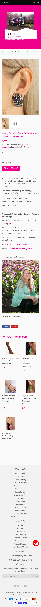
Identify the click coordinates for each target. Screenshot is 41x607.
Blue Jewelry (20, 477)
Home (4, 52)
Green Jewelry (20, 492)
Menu (6, 3)
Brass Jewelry (20, 480)
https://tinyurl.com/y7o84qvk (21, 249)
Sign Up (35, 576)
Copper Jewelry (20, 486)
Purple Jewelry (21, 501)
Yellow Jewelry (21, 514)
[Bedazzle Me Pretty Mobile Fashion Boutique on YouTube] (25, 586)
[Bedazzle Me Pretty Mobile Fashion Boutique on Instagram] (22, 586)
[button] (20, 145)
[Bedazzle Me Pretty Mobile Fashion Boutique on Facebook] (14, 586)
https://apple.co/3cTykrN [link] (17, 244)
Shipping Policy (20, 538)
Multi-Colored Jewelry (20, 517)
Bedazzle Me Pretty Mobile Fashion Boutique (22, 592)
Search (20, 525)
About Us (20, 528)
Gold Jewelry (20, 489)
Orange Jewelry (20, 495)
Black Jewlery (20, 473)
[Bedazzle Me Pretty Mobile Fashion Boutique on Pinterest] (18, 586)
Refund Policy (20, 535)
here (11, 224)
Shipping (5, 147)
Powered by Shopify (19, 595)
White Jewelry (20, 511)
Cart (37, 3)
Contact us (20, 532)
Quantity (5, 153)
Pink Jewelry (20, 498)
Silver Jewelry (20, 508)
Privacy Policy (20, 541)
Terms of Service (20, 544)
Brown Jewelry (21, 483)
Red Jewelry (20, 504)
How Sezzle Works (20, 547)
